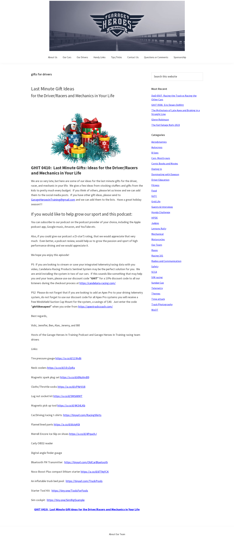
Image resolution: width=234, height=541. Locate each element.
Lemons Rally (158, 228)
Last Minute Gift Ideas (52, 89)
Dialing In (156, 169)
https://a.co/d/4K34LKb (71, 405)
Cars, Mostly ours (160, 158)
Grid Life (155, 201)
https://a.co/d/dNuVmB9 (74, 377)
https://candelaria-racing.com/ (97, 283)
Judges (155, 223)
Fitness (155, 185)
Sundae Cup (157, 282)
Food (154, 190)
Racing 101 (157, 255)
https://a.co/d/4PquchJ (83, 434)
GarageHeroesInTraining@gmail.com (53, 199)
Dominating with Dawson (165, 174)
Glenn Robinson (160, 119)
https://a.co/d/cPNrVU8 (71, 387)
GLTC (154, 196)
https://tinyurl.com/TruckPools (84, 481)
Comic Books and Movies (164, 163)
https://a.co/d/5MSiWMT (67, 396)
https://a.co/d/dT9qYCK (95, 471)
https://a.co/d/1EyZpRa (61, 368)
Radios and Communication (166, 261)
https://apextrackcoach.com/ (95, 306)
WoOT (154, 309)
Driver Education (160, 179)
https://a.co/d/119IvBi (68, 358)
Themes (155, 293)
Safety (154, 266)
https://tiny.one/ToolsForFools (70, 490)
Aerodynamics (159, 141)
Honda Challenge (160, 212)
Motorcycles (158, 239)
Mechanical (157, 234)
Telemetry (157, 288)
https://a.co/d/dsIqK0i (67, 424)
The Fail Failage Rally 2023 (165, 125)
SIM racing (157, 277)
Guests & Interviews (162, 206)
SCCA (154, 271)
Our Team (156, 244)
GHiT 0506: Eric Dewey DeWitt (167, 104)
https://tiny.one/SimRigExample (66, 500)
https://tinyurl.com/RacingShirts (82, 415)
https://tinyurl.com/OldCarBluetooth (86, 462)
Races (154, 250)
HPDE (154, 217)
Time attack (158, 299)
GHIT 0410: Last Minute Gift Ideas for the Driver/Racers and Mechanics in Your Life (87, 509)
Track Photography (162, 304)
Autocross (156, 147)
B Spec (155, 152)
